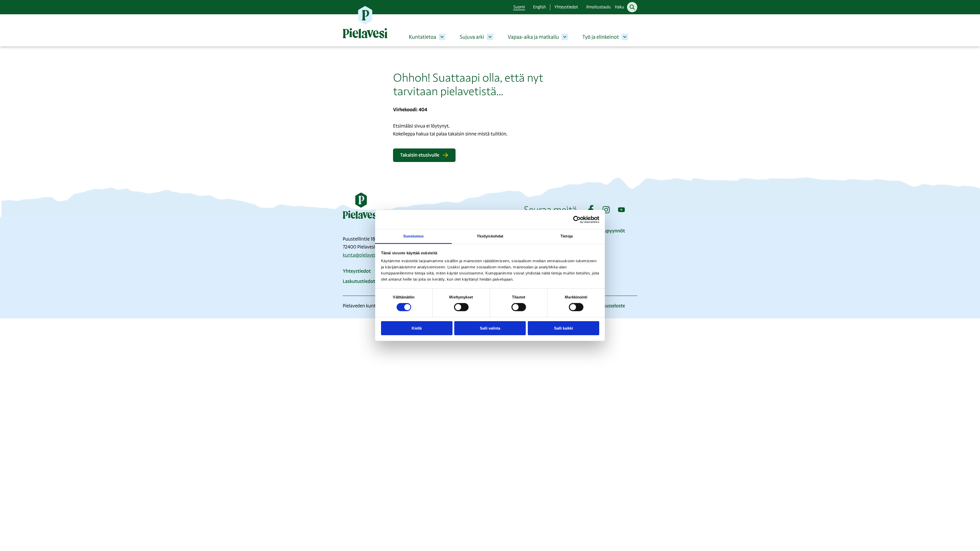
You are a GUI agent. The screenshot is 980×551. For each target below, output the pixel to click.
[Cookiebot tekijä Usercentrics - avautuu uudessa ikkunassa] (577, 219)
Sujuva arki (472, 37)
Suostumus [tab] (413, 236)
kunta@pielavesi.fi (362, 255)
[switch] (461, 307)
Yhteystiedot (566, 7)
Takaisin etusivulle (419, 155)
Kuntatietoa (422, 37)
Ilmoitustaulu (598, 7)
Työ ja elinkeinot (600, 37)
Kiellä (417, 328)
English (539, 7)
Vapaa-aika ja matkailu (533, 37)
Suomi (519, 7)
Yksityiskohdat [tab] (490, 236)
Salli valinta (490, 328)
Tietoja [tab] (566, 236)
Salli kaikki (563, 328)
